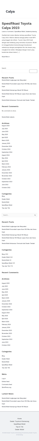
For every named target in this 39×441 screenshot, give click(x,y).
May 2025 (5, 134)
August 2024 (6, 155)
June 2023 (5, 184)
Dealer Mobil (6, 199)
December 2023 (7, 173)
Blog (3, 196)
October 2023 (6, 179)
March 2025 (5, 140)
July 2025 (5, 128)
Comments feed (7, 384)
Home (19, 418)
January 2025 (6, 143)
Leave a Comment (7, 31)
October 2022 (6, 187)
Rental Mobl (5, 202)
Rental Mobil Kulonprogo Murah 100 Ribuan (15, 90)
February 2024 (6, 167)
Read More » (6, 57)
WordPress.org (6, 387)
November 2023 (7, 176)
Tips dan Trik (6, 208)
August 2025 (6, 125)
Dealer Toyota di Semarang (19, 421)
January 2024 (6, 170)
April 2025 (5, 137)
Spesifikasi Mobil (20, 31)
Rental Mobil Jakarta (8, 117)
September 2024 (7, 152)
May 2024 (5, 158)
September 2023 (7, 181)
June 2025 (5, 131)
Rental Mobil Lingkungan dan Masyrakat (14, 80)
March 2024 (5, 164)
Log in (4, 378)
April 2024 (5, 161)
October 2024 (6, 149)
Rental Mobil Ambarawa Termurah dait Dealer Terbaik (18, 100)
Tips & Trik (19, 427)
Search (4, 68)
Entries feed (5, 381)
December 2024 (7, 146)
